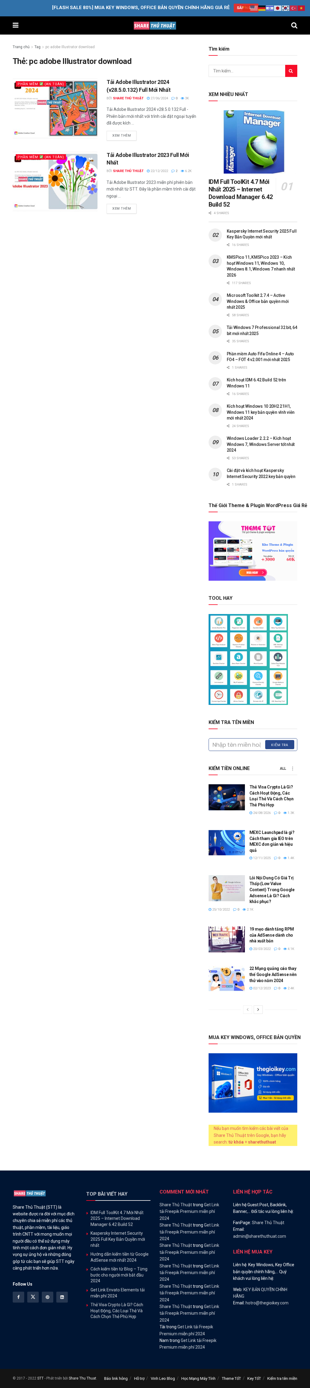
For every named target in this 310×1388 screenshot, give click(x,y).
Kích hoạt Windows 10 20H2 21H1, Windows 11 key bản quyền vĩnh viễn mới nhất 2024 (261, 412)
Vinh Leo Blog (163, 1378)
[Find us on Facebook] (18, 1297)
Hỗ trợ (139, 1378)
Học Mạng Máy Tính (198, 1378)
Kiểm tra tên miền (282, 1378)
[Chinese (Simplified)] (246, 7)
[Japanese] (278, 7)
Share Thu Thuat (82, 1378)
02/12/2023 (261, 988)
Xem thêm (124, 135)
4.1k (290, 949)
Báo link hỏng (116, 1378)
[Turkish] (294, 7)
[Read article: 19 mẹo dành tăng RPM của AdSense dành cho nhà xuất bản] (227, 939)
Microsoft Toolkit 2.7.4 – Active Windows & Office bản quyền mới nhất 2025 (258, 301)
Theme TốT (231, 1378)
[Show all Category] (292, 768)
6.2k (188, 171)
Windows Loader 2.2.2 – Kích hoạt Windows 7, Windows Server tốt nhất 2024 (261, 444)
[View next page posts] (258, 1009)
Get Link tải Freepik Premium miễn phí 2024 (189, 1211)
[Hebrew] (270, 7)
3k (186, 98)
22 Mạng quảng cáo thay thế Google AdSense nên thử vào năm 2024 (273, 974)
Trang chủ (21, 47)
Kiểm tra (279, 744)
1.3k (290, 813)
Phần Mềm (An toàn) (41, 84)
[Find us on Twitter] (33, 1297)
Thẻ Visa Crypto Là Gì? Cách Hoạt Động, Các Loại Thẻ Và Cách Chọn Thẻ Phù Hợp (117, 1310)
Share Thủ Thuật (128, 98)
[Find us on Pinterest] (47, 1297)
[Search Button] (294, 25)
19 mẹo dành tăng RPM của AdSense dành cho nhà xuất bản (271, 935)
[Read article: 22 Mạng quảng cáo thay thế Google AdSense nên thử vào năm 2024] (227, 979)
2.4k (290, 988)
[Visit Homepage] (155, 25)
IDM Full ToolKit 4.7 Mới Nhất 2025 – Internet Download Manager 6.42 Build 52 (241, 193)
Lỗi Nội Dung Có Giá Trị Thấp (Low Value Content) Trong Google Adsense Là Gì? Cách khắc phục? (272, 889)
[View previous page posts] (247, 1009)
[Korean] (286, 7)
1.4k (290, 858)
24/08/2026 (261, 813)
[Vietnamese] (301, 7)
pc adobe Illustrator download (70, 47)
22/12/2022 (159, 171)
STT (40, 1378)
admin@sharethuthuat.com (259, 1236)
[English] (254, 7)
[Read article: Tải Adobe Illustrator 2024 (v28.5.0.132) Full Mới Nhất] (55, 108)
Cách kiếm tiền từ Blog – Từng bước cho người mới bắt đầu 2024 (119, 1275)
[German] (262, 7)
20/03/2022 (261, 949)
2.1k (249, 909)
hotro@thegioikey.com (267, 1302)
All (283, 768)
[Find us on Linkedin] (62, 1297)
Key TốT (254, 1378)
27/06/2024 (159, 98)
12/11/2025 (261, 858)
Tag (38, 47)
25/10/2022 (220, 909)
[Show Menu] (15, 25)
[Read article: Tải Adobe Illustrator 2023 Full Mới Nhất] (55, 181)
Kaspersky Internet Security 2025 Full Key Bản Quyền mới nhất (118, 1239)
